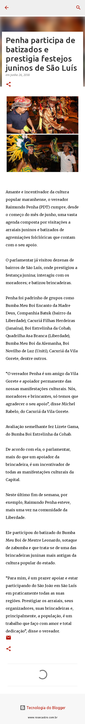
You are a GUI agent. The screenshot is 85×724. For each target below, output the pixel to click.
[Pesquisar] (78, 7)
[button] (8, 84)
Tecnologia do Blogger (45, 708)
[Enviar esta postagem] (8, 639)
